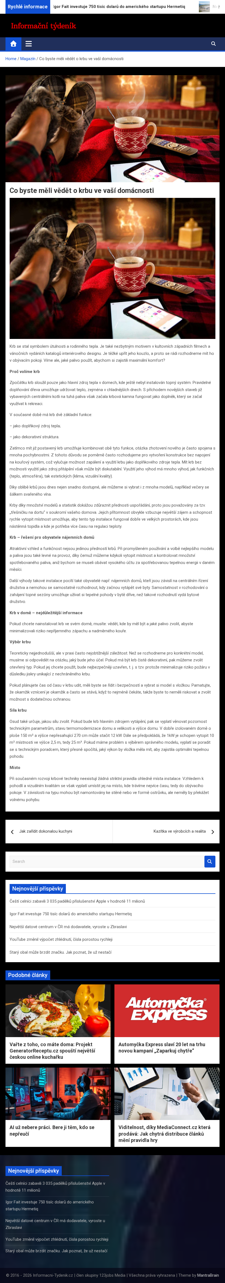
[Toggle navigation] (28, 43)
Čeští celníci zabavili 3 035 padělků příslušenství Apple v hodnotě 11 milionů (77, 901)
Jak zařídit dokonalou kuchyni (45, 831)
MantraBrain (208, 1275)
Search (209, 862)
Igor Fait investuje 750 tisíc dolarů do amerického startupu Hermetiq (71, 913)
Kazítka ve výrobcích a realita (180, 831)
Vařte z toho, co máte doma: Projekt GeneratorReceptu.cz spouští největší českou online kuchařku (52, 1050)
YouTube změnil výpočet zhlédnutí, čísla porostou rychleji (61, 939)
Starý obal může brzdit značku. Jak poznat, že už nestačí (60, 952)
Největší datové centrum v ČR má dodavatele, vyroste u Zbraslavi (68, 926)
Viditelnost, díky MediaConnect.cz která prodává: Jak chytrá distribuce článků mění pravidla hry (164, 1133)
